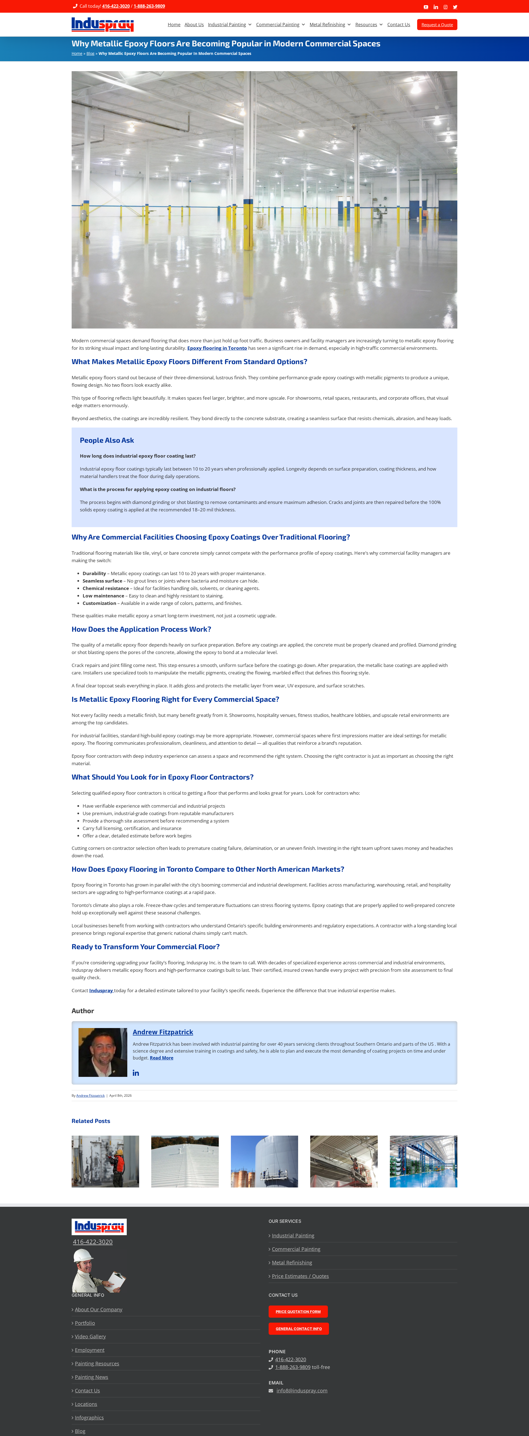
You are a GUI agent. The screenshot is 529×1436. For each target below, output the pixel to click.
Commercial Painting (277, 25)
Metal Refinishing (327, 25)
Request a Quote (437, 24)
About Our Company (98, 1309)
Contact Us (398, 25)
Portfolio (85, 1323)
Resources (366, 25)
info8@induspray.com (302, 1390)
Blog (91, 53)
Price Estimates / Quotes (300, 1276)
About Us (194, 25)
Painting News (91, 1377)
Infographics (89, 1417)
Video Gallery (90, 1336)
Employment (89, 1350)
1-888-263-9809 (149, 6)
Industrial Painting (227, 25)
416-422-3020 (116, 6)
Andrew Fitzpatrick (163, 1031)
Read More (161, 1058)
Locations (86, 1404)
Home (174, 25)
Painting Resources (97, 1363)
